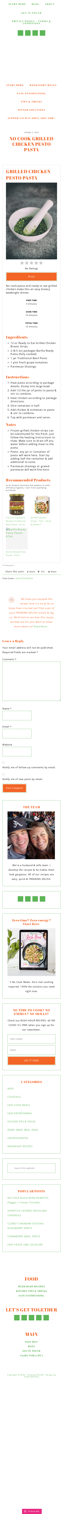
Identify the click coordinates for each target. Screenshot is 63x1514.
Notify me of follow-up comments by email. (29, 767)
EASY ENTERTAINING (19, 1113)
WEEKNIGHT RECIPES (19, 1146)
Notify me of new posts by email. (22, 779)
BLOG (31, 1346)
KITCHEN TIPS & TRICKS (21, 1121)
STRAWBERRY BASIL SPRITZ (23, 1236)
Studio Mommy (31, 1376)
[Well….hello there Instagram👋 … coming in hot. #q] (31, 1463)
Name (7, 708)
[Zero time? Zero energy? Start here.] (31, 952)
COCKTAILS (14, 1096)
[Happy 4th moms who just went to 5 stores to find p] (31, 1392)
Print (31, 276)
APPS (10, 1088)
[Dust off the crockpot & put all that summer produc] (31, 1449)
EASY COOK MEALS (18, 1105)
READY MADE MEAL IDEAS (22, 1129)
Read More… (41, 626)
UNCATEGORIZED (24, 578)
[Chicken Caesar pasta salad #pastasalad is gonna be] (31, 1421)
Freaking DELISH (31, 59)
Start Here (31, 1341)
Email (6, 726)
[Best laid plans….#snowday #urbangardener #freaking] (31, 1474)
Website (7, 744)
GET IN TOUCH (31, 1350)
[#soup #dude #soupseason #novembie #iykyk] (31, 1504)
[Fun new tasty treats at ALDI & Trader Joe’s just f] (31, 1490)
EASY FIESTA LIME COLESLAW (25, 1244)
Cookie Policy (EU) (31, 1355)
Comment (9, 659)
